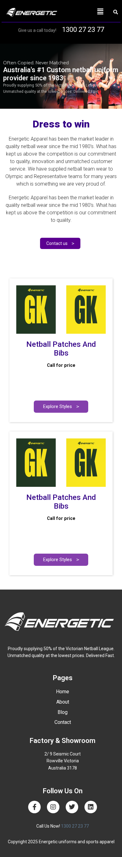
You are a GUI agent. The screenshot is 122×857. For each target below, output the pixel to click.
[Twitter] (72, 807)
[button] (85, 11)
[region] (61, 76)
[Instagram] (53, 807)
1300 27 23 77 (83, 29)
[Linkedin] (90, 807)
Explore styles (61, 406)
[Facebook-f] (34, 807)
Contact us (60, 243)
